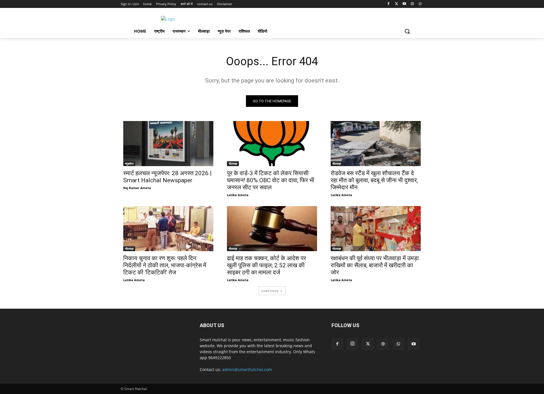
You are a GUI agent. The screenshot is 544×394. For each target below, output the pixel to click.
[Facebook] (388, 4)
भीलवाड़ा (233, 164)
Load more (270, 290)
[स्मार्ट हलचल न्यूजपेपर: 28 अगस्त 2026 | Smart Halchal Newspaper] (168, 143)
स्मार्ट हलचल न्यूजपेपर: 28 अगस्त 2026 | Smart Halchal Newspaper (167, 177)
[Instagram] (412, 4)
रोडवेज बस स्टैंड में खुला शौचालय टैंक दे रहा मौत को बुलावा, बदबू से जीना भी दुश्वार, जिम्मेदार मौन (374, 180)
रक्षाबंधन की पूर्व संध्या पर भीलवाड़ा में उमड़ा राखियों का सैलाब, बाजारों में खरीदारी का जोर (375, 265)
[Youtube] (404, 4)
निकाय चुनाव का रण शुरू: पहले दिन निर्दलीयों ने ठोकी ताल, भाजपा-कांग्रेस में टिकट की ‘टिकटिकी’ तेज (164, 265)
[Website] (383, 344)
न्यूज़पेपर (129, 164)
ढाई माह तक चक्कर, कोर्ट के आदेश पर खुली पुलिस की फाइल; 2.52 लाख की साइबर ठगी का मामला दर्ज (266, 265)
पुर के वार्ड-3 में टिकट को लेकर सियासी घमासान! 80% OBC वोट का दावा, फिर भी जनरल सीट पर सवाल (270, 180)
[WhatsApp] (420, 4)
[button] (407, 31)
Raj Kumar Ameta (137, 188)
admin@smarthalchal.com (247, 369)
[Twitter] (396, 4)
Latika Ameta (237, 195)
